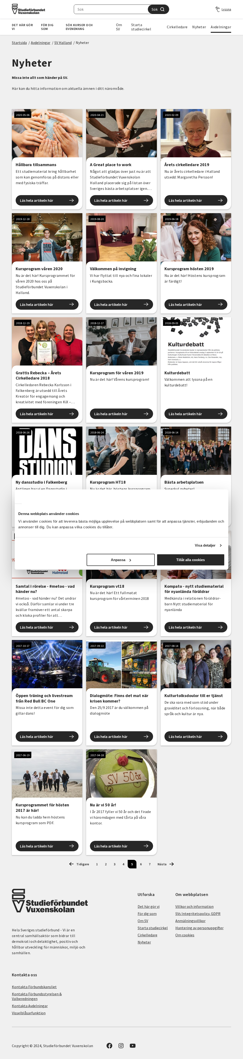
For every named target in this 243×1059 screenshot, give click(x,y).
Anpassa (118, 560)
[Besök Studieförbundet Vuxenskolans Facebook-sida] (109, 1047)
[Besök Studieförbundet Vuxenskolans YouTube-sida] (133, 1047)
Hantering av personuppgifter (199, 927)
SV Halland (63, 42)
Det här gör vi (22, 27)
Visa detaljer (205, 545)
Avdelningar (221, 26)
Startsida (19, 42)
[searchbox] (111, 9)
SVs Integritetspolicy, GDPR (197, 913)
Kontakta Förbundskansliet (34, 986)
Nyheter (199, 26)
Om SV (119, 26)
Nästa (162, 864)
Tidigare (82, 864)
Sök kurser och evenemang (79, 27)
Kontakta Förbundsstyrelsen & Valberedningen (37, 996)
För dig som (47, 27)
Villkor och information (194, 906)
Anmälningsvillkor (190, 920)
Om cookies (184, 935)
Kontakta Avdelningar (30, 1005)
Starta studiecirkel (141, 26)
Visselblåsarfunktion (29, 1013)
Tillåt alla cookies (190, 560)
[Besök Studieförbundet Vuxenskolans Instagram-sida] (121, 1047)
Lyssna (226, 9)
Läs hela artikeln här (36, 200)
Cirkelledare (177, 26)
